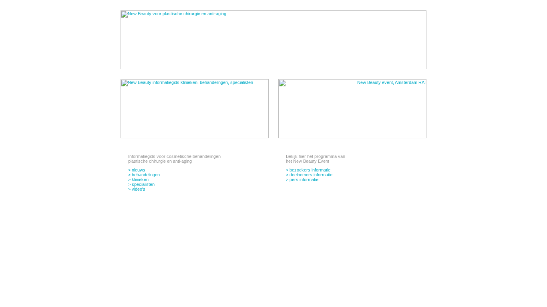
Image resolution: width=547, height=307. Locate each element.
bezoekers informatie (310, 169)
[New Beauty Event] (352, 136)
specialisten (143, 184)
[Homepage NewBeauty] (273, 67)
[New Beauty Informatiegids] (195, 136)
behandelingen (146, 174)
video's (138, 189)
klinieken (140, 179)
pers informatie (304, 179)
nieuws (138, 169)
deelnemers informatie (311, 174)
